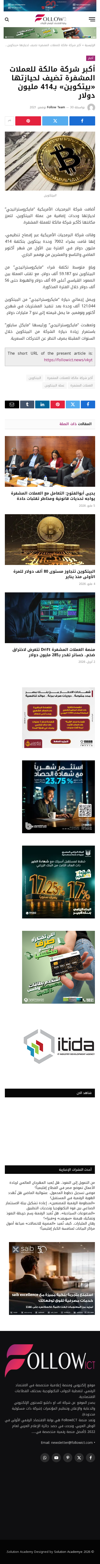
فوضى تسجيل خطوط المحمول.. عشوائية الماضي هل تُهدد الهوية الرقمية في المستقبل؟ (51, 1195)
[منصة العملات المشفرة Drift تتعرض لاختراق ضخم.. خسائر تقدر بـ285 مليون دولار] (50, 617)
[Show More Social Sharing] (9, 121)
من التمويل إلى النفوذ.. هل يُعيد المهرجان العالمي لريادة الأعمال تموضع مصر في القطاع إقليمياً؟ (52, 1185)
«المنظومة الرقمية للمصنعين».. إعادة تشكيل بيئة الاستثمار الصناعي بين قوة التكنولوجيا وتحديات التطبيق (50, 1205)
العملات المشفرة (81, 385)
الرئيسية (90, 45)
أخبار (90, 58)
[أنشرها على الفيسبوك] (82, 121)
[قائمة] (92, 19)
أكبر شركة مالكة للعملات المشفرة (70, 378)
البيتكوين (35, 378)
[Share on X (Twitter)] (55, 121)
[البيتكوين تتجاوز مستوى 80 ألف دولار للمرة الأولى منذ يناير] (50, 539)
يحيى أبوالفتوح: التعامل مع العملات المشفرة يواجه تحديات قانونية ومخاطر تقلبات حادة (53, 495)
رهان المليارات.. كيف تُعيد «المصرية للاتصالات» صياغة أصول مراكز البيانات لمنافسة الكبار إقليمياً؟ (50, 1226)
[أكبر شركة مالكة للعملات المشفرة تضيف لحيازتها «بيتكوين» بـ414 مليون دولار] (50, 161)
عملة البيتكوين (54, 385)
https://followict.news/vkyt (68, 360)
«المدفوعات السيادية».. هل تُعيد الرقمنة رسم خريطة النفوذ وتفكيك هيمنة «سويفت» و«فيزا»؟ (50, 1216)
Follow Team (56, 107)
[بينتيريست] (28, 121)
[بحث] (7, 19)
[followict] (50, 19)
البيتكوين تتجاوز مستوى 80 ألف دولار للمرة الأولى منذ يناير (54, 574)
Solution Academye (68, 1552)
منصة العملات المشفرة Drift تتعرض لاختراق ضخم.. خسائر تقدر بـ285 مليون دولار (53, 652)
